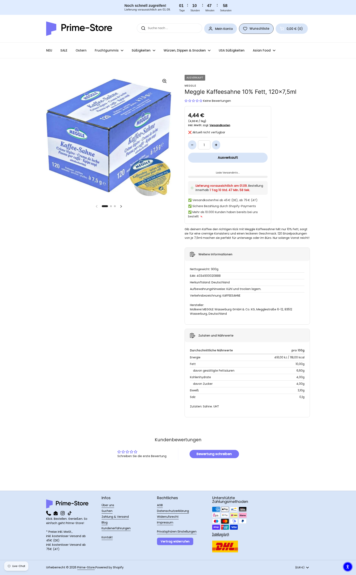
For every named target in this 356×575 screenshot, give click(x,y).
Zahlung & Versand (115, 517)
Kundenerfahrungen (116, 528)
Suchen (107, 511)
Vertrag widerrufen (175, 541)
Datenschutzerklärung (173, 511)
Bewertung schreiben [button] (214, 454)
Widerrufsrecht (168, 517)
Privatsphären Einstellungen (177, 531)
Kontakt (107, 537)
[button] (292, 28)
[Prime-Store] (79, 28)
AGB (160, 505)
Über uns (108, 505)
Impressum (165, 522)
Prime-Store (86, 567)
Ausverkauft (228, 157)
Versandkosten (220, 125)
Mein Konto (224, 29)
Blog (105, 522)
